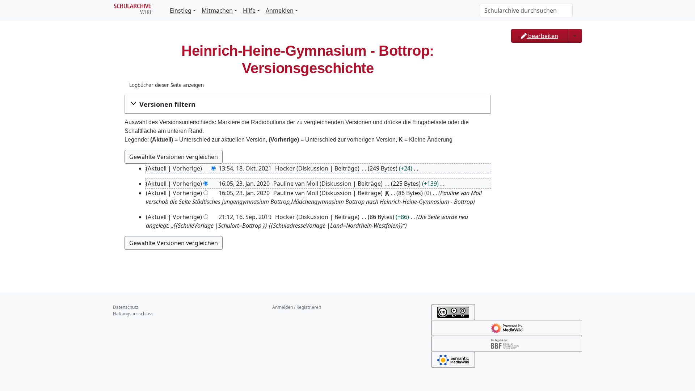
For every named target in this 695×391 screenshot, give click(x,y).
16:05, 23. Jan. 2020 (244, 184)
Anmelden (280, 10)
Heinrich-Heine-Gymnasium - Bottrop (426, 202)
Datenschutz (125, 307)
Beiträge (346, 168)
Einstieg (180, 10)
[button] (308, 104)
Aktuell (157, 184)
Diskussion (313, 168)
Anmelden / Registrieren (296, 307)
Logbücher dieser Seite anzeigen (166, 85)
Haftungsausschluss (133, 314)
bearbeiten (542, 36)
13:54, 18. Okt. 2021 (245, 168)
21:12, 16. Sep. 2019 (245, 217)
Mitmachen (217, 10)
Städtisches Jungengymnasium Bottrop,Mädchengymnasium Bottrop (278, 202)
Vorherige (186, 168)
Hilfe (249, 10)
